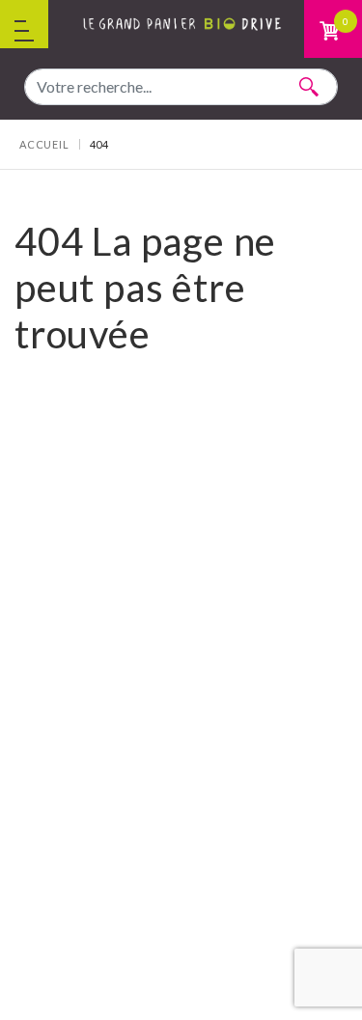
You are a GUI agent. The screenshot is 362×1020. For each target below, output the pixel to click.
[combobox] (181, 87)
